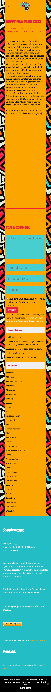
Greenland (10, 420)
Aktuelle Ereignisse (14, 381)
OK (22, 688)
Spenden (9, 489)
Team (8, 493)
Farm (8, 411)
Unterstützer (11, 502)
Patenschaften (12, 459)
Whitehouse (11, 511)
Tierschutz (10, 498)
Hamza (9, 424)
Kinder (9, 433)
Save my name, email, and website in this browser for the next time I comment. (25, 302)
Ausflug (9, 398)
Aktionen (10, 377)
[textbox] (25, 129)
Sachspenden (11, 476)
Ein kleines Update (14, 337)
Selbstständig (11, 480)
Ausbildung (11, 394)
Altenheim (10, 390)
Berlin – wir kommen (15, 353)
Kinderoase (11, 437)
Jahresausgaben (13, 429)
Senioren (9, 485)
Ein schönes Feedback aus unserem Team (24, 349)
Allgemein (10, 385)
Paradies (9, 454)
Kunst (8, 441)
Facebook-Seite (37, 640)
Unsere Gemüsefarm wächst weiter (21, 357)
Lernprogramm (12, 446)
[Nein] (47, 684)
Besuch (9, 403)
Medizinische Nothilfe (15, 450)
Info (28, 688)
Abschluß (10, 372)
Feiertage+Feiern (12, 31)
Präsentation (11, 463)
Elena (8, 407)
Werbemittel (11, 506)
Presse (9, 467)
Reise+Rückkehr (13, 472)
